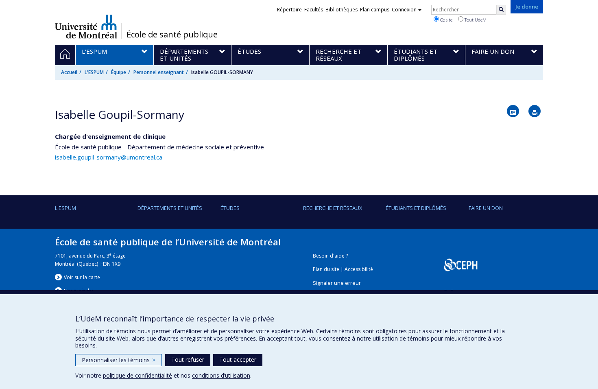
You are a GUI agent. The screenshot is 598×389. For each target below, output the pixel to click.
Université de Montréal (86, 26)
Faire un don (486, 208)
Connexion (404, 9)
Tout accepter (237, 359)
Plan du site (326, 269)
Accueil (69, 72)
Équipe (118, 72)
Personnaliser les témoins (118, 360)
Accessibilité (359, 269)
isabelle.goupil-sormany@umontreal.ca (108, 157)
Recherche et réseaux (332, 208)
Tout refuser (187, 359)
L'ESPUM (94, 72)
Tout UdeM (475, 20)
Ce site (445, 20)
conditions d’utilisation (221, 375)
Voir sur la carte (82, 277)
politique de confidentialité (137, 375)
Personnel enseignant (158, 72)
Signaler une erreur (337, 283)
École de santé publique (172, 35)
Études (230, 208)
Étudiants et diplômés (416, 208)
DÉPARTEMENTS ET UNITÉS (169, 208)
